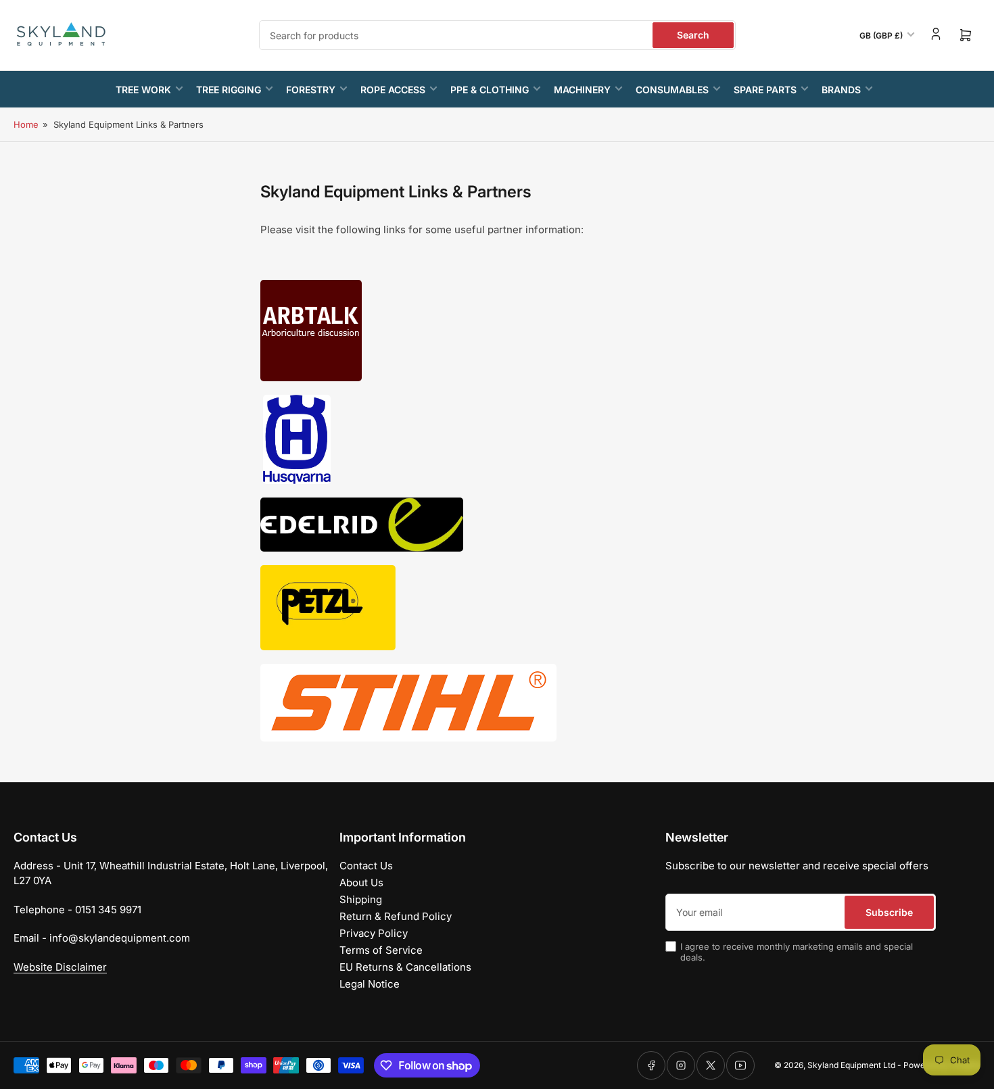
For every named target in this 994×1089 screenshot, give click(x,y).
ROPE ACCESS (392, 89)
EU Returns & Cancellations (405, 967)
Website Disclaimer (60, 967)
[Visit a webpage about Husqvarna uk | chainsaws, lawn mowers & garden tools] (297, 438)
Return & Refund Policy (395, 916)
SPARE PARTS (765, 89)
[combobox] (497, 35)
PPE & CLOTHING (489, 89)
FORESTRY (310, 89)
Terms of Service (381, 950)
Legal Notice (369, 983)
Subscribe (889, 912)
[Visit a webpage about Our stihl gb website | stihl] (408, 702)
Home (26, 124)
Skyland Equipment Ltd (851, 1065)
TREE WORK (143, 89)
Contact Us (366, 865)
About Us (361, 882)
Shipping (360, 899)
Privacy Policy (373, 933)
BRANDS (841, 89)
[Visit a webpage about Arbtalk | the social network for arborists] (311, 329)
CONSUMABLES (672, 89)
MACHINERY (582, 89)
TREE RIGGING (228, 89)
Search (693, 35)
